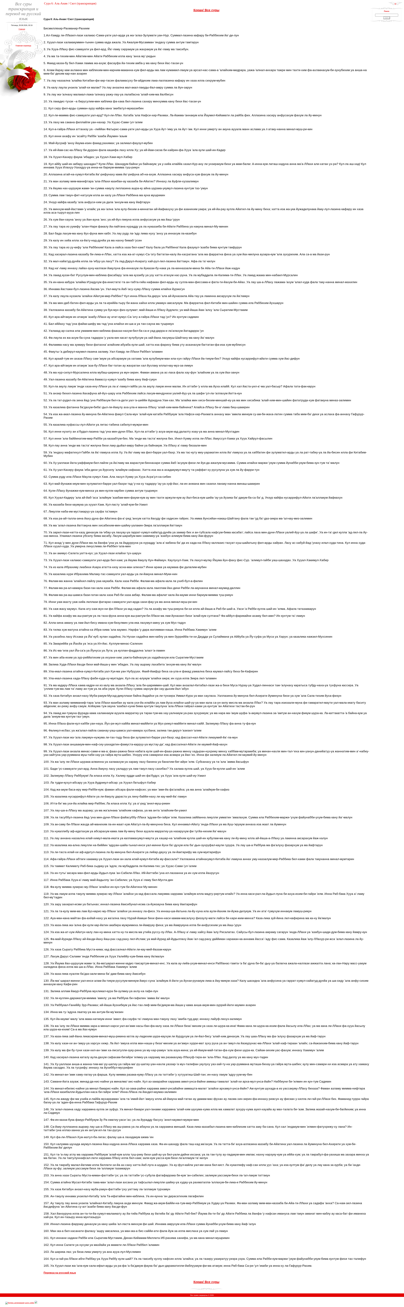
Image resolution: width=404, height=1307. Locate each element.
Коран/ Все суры (206, 10)
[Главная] (395, 5)
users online (29, 1303)
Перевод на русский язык (60, 1272)
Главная (22, 29)
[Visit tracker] (36, 1303)
